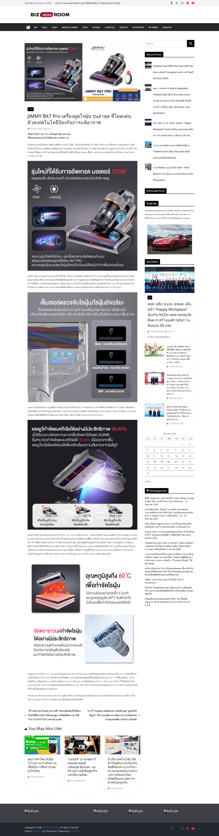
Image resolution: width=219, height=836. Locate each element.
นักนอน (152, 218)
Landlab (184, 211)
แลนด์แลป (186, 218)
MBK (168, 214)
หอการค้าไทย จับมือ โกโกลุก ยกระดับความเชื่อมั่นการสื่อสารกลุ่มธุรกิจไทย (42, 765)
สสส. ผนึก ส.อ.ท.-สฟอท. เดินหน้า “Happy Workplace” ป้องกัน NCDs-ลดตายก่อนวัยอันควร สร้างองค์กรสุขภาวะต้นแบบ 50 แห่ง (91, 4)
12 (161, 456)
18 (155, 461)
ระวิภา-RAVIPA (161, 218)
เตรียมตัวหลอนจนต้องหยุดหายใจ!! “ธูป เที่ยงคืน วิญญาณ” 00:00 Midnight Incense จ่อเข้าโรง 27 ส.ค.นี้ (167, 601)
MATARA (190, 211)
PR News (153, 27)
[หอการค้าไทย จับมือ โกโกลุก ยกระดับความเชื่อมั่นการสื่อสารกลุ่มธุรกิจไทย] (42, 737)
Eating (96, 27)
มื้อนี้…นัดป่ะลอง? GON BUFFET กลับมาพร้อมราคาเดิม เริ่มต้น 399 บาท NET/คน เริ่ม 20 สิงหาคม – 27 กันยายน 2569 (169, 501)
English (167, 27)
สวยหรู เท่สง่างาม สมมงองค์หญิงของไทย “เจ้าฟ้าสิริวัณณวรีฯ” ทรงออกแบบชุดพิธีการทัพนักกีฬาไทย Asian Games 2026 (169, 534)
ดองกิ (180, 214)
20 (168, 461)
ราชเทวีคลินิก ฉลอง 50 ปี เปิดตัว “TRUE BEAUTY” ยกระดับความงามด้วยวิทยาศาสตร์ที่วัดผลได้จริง (173, 173)
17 (148, 461)
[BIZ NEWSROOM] (28, 27)
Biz (35, 27)
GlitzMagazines (158, 490)
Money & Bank (70, 27)
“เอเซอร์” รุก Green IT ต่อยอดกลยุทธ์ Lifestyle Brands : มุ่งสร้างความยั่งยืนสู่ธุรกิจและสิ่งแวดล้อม (82, 767)
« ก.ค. (147, 481)
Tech (85, 27)
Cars (54, 27)
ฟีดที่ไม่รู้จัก (33, 811)
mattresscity (149, 214)
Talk (44, 27)
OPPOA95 (174, 214)
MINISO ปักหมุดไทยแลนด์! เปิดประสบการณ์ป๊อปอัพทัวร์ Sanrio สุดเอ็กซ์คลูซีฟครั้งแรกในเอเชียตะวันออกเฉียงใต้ (169, 590)
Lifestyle (110, 27)
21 (176, 461)
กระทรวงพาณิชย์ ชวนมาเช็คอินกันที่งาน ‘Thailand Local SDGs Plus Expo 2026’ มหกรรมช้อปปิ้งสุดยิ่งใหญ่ (171, 151)
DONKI (170, 211)
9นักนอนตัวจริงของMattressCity (156, 211)
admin (49, 128)
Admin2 (170, 331)
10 (148, 456)
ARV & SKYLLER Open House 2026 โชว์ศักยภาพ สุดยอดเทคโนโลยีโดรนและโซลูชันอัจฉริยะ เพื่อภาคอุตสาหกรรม (179, 413)
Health (124, 27)
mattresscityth (160, 214)
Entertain (138, 27)
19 (161, 461)
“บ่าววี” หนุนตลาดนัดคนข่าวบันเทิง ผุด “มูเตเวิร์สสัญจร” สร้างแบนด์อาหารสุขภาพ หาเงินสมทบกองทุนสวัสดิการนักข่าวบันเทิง (112, 715)
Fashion (177, 211)
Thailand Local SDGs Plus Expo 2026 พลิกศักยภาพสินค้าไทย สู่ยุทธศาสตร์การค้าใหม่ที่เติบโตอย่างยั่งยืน (173, 72)
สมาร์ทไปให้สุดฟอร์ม (174, 218)
